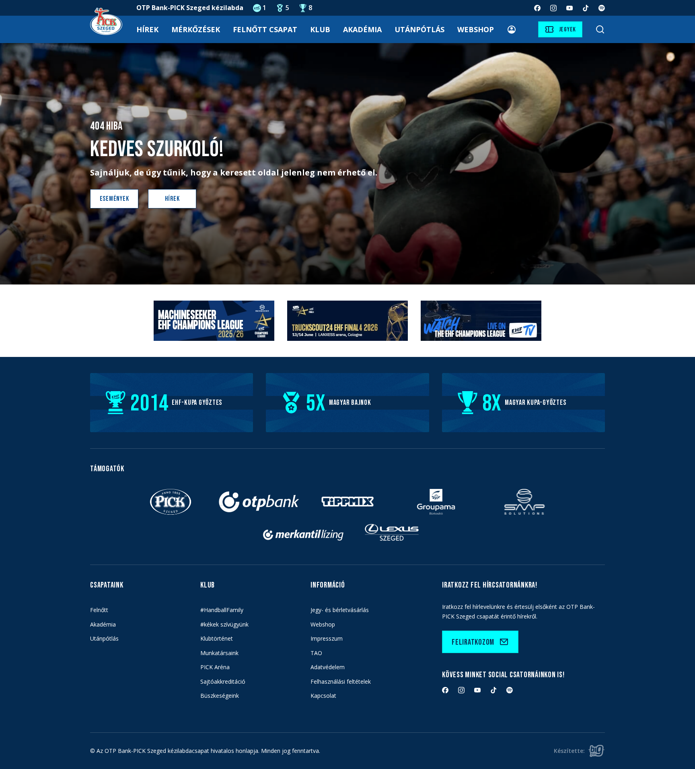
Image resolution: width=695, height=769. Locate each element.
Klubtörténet (216, 638)
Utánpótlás (419, 29)
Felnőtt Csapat (265, 29)
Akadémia (362, 29)
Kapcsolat (323, 695)
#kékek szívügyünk (224, 624)
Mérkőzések (195, 29)
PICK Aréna (215, 667)
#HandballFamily (221, 610)
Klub (320, 29)
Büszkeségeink (219, 695)
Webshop (475, 29)
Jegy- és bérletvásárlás (339, 610)
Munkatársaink (219, 653)
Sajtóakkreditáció (222, 681)
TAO (316, 653)
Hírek (147, 29)
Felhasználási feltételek (340, 681)
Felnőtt (99, 610)
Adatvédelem (327, 667)
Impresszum (326, 638)
